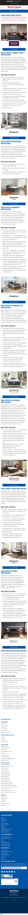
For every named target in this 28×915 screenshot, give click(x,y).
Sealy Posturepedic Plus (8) (6, 790)
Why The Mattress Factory (7, 851)
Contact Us (3, 858)
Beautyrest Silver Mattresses (14, 489)
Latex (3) (3, 753)
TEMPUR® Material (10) (5, 748)
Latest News (3, 853)
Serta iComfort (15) (5, 768)
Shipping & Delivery (5, 838)
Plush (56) (3, 738)
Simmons (3, 817)
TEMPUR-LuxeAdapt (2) (5, 774)
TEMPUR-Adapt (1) (4, 769)
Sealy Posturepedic (5, 832)
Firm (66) (3, 736)
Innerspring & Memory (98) (6, 751)
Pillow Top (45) (4, 740)
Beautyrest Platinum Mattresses (10, 401)
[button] (2, 11)
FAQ (2, 839)
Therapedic (3, 827)
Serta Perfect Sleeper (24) (6, 764)
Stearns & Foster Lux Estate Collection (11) (9, 787)
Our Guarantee (4, 850)
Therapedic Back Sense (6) (6, 781)
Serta (2, 822)
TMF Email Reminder (5, 845)
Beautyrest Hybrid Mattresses (9, 572)
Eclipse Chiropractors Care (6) (7, 783)
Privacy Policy (21, 897)
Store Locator (4, 856)
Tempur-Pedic (4, 820)
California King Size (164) (6, 732)
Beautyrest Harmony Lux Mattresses (12, 307)
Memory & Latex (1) (5, 755)
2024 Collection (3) (5, 788)
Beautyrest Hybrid (5, 824)
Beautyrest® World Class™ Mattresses (13, 54)
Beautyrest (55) (4, 796)
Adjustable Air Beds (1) (5, 760)
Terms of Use (16, 897)
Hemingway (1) (4, 805)
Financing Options (5, 842)
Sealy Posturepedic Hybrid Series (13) (8, 792)
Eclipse (2, 826)
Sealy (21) (3, 801)
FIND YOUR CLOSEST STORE (13, 11)
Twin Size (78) (4, 723)
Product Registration (5, 844)
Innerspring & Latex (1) (5, 756)
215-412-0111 (16, 3)
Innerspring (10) (4, 749)
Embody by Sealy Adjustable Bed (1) (8, 758)
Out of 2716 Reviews (17, 1)
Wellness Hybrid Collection (7, 829)
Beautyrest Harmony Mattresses (10, 208)
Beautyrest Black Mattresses (14, 651)
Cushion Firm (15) (4, 741)
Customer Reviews (5, 854)
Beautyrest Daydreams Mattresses (11, 142)
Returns (3, 841)
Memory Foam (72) (5, 746)
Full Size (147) (3, 727)
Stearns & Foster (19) (5, 803)
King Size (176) (4, 730)
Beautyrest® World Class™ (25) (7, 766)
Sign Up (24, 868)
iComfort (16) (3, 800)
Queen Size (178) (4, 728)
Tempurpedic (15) (4, 798)
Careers (2, 857)
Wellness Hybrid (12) (5, 780)
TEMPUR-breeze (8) (5, 776)
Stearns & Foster (5, 830)
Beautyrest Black (5, 823)
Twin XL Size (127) (4, 725)
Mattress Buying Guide (6, 837)
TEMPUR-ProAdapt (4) (5, 773)
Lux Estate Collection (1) (6, 771)
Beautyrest (3, 819)
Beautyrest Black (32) (5, 778)
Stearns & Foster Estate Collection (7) (8, 785)
